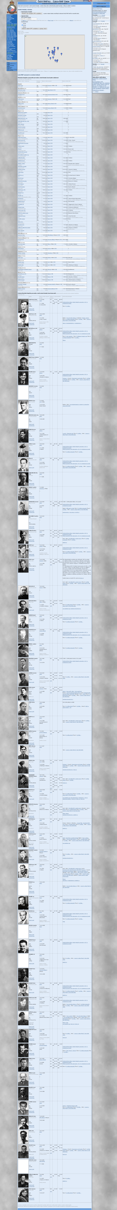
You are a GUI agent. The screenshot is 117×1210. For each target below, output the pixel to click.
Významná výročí (10, 26)
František (21, 127)
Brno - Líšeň (100, 31)
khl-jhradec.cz (81, 797)
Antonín (21, 99)
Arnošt (21, 90)
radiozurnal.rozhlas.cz (67, 799)
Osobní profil (31, 308)
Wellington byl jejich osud (82, 336)
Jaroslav (22, 115)
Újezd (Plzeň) (50, 90)
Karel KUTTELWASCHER (11, 48)
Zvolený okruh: (24, 21)
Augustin (96, 46)
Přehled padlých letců (11, 37)
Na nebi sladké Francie (68, 1017)
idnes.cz (75, 769)
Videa (8, 21)
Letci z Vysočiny (10, 29)
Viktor (21, 235)
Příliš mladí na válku (70, 508)
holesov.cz (65, 782)
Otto (20, 221)
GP (51, 564)
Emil (95, 35)
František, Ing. (23, 154)
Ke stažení (10, 56)
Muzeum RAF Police (97, 8)
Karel (20, 178)
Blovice (49, 273)
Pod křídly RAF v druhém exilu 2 (75, 538)
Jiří (19, 149)
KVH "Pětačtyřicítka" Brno (98, 82)
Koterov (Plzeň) (43, 630)
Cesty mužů (68, 691)
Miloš (96, 29)
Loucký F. (64, 433)
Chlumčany (50, 253)
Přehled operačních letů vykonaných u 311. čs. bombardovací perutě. (76, 333)
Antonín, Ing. (22, 118)
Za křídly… (68, 306)
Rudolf (21, 160)
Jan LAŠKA (9, 49)
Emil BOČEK (9, 42)
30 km (24, 27)
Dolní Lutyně (100, 43)
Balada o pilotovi (85, 317)
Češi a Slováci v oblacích (82, 872)
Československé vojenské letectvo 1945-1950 (72, 869)
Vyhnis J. (64, 1105)
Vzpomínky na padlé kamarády (72, 837)
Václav (21, 103)
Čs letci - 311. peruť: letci (98, 66)
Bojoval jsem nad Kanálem (77, 378)
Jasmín (21, 146)
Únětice (49, 257)
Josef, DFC (22, 210)
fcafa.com (74, 799)
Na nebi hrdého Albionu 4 (72, 317)
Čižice (49, 244)
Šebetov (99, 38)
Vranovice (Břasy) (51, 239)
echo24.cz (77, 512)
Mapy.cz (24, 20)
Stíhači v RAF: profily (11, 32)
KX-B (106, 84)
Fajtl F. (64, 837)
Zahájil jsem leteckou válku (72, 1105)
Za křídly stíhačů (69, 604)
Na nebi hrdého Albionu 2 (72, 886)
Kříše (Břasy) (50, 235)
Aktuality (10, 15)
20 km (24, 25)
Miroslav (21, 124)
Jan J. (21, 175)
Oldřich (21, 157)
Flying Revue (96, 90)
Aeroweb (101, 90)
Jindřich (21, 163)
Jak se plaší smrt (78, 691)
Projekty (9, 17)
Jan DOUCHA (10, 43)
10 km (24, 23)
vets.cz (81, 578)
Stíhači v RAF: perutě (11, 35)
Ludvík (97, 41)
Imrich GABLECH (10, 44)
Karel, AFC (21, 140)
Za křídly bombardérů (70, 319)
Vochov (49, 248)
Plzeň (49, 112)
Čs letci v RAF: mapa (11, 25)
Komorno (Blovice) (51, 288)
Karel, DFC (21, 189)
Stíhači (84, 694)
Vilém (21, 207)
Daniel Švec (95, 78)
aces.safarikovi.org (66, 608)
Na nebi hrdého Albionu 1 (72, 839)
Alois (20, 198)
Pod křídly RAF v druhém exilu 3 (75, 720)
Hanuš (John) (22, 137)
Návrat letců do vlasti (11, 40)
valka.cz (64, 323)
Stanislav (22, 181)
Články (9, 20)
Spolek (9, 16)
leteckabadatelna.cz (70, 323)
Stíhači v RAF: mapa (11, 33)
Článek (64, 340)
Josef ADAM (9, 41)
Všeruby (49, 269)
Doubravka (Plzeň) (51, 94)
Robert (25, 269)
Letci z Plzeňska (10, 30)
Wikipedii (71, 20)
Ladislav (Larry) (23, 213)
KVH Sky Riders (96, 81)
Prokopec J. (65, 378)
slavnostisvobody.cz (74, 797)
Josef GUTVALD (10, 45)
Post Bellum (98, 88)
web (96, 19)
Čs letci (9, 22)
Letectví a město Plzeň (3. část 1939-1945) (79, 509)
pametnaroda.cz (66, 512)
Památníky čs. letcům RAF (99, 13)
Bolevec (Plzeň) (51, 103)
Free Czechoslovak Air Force (99, 12)
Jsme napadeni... (69, 336)
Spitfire (9, 55)
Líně (49, 262)
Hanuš (21, 201)
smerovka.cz (65, 880)
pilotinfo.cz (65, 542)
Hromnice (49, 99)
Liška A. (64, 691)
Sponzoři (9, 59)
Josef (20, 85)
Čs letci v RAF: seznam (12, 23)
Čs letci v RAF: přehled (12, 24)
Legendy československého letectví (73, 692)
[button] (54, 48)
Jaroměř (99, 26)
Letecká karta (31, 310)
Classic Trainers (100, 84)
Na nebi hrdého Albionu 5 (83, 871)
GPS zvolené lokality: (26, 17)
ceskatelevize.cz (78, 323)
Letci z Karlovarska (11, 31)
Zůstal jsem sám (70, 433)
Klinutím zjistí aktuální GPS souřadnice (32, 13)
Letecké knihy (10, 53)
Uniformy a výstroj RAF (12, 52)
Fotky (64, 921)
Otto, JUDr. (23, 121)
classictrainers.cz (71, 880)
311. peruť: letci (10, 38)
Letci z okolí (9, 28)
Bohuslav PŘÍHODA (11, 50)
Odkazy (9, 58)
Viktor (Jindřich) (22, 112)
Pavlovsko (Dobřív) (51, 284)
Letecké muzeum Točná (100, 79)
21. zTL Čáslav (98, 85)
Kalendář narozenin (11, 27)
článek (67, 813)
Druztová (49, 85)
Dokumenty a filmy (11, 54)
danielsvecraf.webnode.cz (76, 608)
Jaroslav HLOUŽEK (11, 46)
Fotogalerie (10, 18)
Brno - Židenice (101, 55)
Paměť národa (105, 88)
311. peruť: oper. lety (11, 39)
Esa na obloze (85, 837)
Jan (21, 192)
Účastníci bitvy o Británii (12, 36)
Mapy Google (50, 20)
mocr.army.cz (72, 512)
